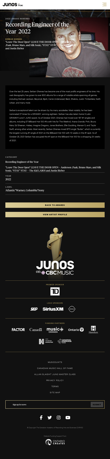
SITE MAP (55, 392)
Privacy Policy (55, 380)
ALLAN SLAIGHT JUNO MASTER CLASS (55, 374)
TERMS (55, 386)
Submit (97, 404)
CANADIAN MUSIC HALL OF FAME (55, 368)
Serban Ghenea (13, 39)
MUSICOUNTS (55, 362)
